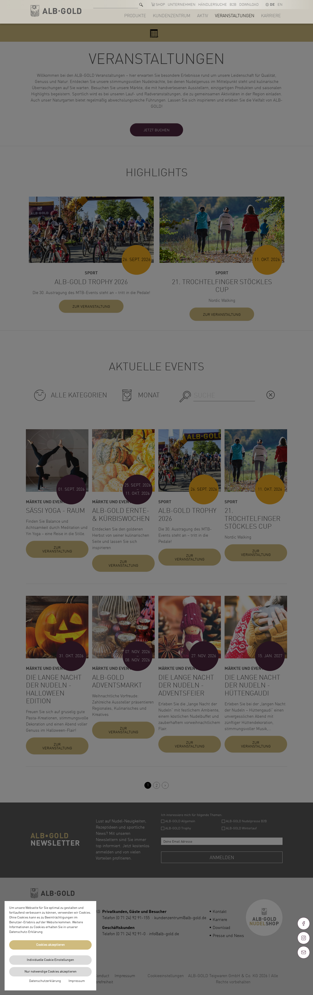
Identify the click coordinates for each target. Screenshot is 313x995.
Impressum (77, 981)
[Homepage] (55, 11)
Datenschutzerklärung (45, 981)
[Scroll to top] (303, 969)
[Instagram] (303, 938)
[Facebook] (303, 923)
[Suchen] (141, 4)
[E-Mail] (303, 952)
